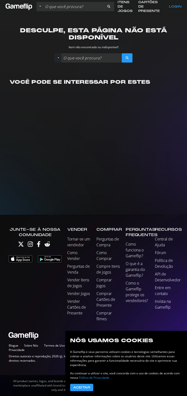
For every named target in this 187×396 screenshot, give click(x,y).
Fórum (160, 252)
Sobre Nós (31, 345)
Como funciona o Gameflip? (135, 249)
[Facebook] (38, 245)
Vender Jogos (78, 293)
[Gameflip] (19, 6)
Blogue (13, 345)
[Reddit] (47, 245)
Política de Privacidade (94, 378)
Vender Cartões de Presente (76, 307)
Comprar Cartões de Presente (105, 299)
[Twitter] (21, 245)
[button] (108, 6)
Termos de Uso (54, 345)
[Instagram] (30, 245)
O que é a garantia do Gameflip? (135, 269)
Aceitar (81, 387)
